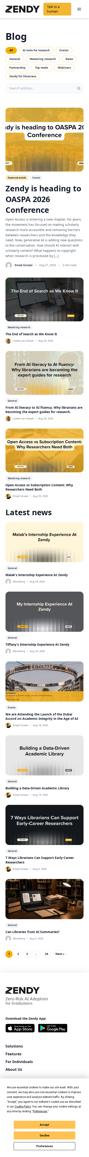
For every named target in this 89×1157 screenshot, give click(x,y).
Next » (59, 954)
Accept (44, 1124)
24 (46, 954)
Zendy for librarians (22, 76)
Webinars (64, 68)
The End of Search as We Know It (31, 334)
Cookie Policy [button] (23, 1106)
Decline (44, 1135)
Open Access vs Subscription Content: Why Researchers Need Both (39, 487)
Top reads (41, 68)
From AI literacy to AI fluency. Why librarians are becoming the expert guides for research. (43, 409)
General (14, 59)
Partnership (17, 68)
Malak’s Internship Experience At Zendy (36, 575)
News (69, 59)
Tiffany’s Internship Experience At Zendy (37, 644)
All (11, 50)
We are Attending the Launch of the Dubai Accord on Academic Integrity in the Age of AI (41, 716)
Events (63, 50)
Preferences (44, 1146)
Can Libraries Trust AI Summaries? (32, 932)
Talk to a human (53, 9)
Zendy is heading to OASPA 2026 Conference (43, 199)
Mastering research (43, 59)
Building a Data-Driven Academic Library (37, 788)
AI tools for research (36, 50)
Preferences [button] (40, 1111)
